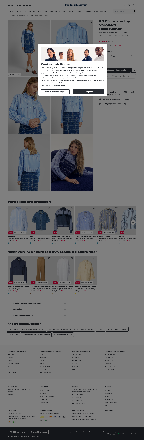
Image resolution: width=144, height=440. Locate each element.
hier (57, 83)
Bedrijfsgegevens (59, 85)
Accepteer (88, 92)
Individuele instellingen (55, 92)
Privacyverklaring (47, 85)
